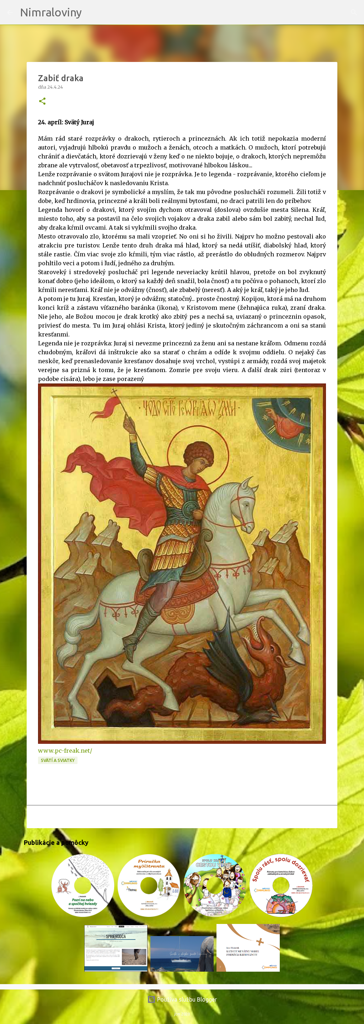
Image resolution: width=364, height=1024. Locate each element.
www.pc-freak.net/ (65, 750)
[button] (42, 101)
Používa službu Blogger (186, 999)
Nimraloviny (51, 12)
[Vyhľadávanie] (91, 12)
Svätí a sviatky (58, 760)
